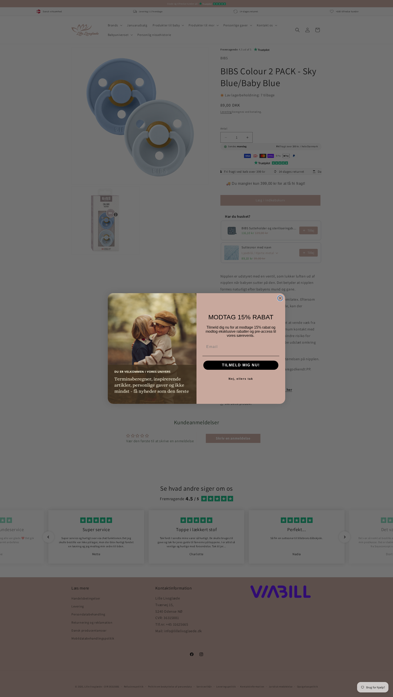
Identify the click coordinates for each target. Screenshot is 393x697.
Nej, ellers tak (241, 378)
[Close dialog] (280, 298)
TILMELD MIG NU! (241, 365)
